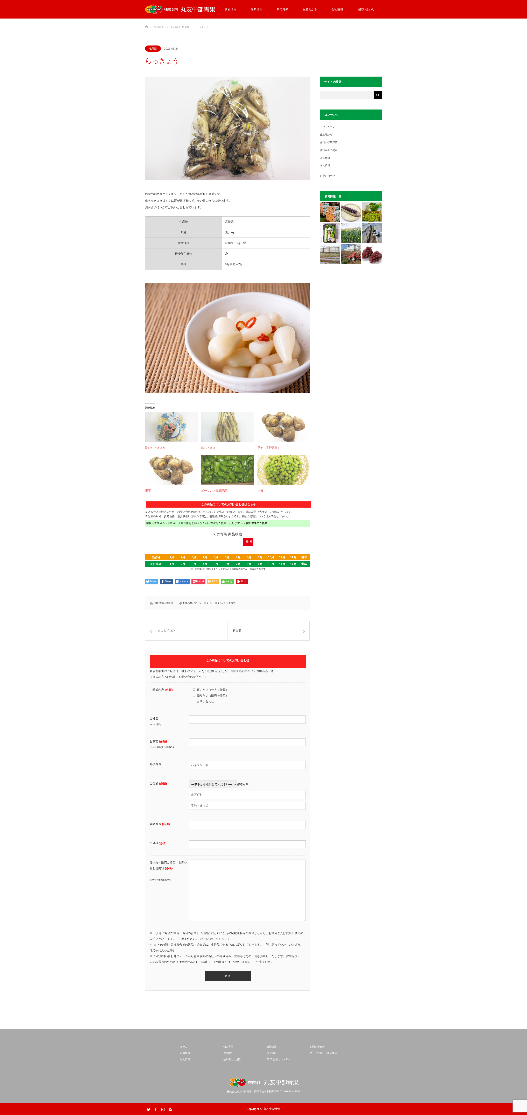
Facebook (155, 1109)
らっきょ (204, 602)
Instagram (163, 1109)
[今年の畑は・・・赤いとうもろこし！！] (351, 212)
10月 (271, 557)
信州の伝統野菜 (328, 142)
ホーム (184, 1046)
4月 (205, 557)
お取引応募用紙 (240, 671)
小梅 (260, 490)
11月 (282, 557)
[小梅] (283, 470)
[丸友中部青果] (180, 9)
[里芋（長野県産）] (283, 427)
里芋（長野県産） (268, 447)
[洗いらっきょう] (171, 427)
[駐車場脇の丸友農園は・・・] (372, 233)
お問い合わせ (366, 9)
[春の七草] (330, 233)
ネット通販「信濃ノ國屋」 (324, 1053)
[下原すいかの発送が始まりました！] (330, 212)
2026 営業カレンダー (278, 1059)
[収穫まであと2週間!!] (351, 233)
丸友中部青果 (272, 1108)
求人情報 (325, 165)
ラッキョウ (229, 602)
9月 (260, 557)
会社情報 (337, 9)
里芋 (148, 490)
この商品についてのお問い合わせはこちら (228, 504)
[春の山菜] (372, 212)
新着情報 (230, 9)
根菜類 (153, 48)
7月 (238, 557)
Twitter (148, 1109)
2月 (183, 557)
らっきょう (216, 602)
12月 (293, 557)
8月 (249, 557)
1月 (172, 557)
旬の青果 (282, 9)
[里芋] (171, 470)
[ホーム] (146, 20)
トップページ (327, 126)
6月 (227, 557)
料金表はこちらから (214, 938)
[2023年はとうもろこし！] (351, 254)
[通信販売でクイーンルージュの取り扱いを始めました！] (372, 254)
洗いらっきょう (155, 447)
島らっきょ (208, 447)
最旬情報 (256, 9)
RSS (170, 1109)
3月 (194, 557)
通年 (304, 557)
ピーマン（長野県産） (215, 490)
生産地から (310, 9)
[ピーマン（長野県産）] (227, 470)
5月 (216, 557)
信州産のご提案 (328, 150)
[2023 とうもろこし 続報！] (330, 254)
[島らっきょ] (227, 427)
